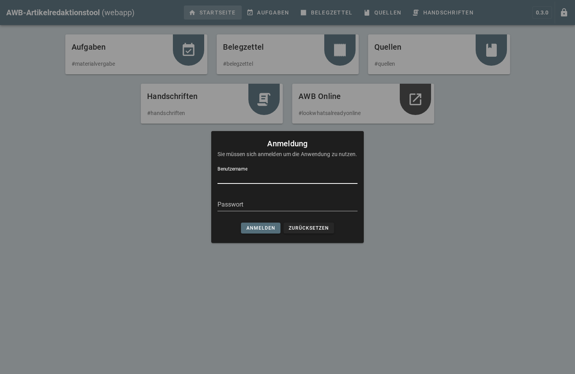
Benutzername (232, 169)
